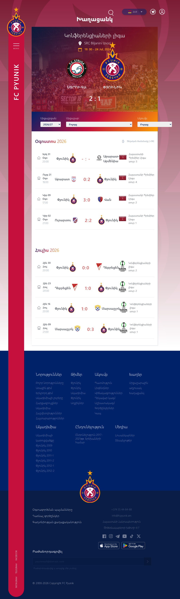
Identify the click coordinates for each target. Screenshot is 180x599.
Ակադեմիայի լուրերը (49, 398)
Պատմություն (103, 383)
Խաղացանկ (136, 393)
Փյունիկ (76, 383)
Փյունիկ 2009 (44, 445)
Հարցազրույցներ (47, 403)
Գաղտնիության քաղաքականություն (57, 522)
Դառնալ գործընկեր (46, 516)
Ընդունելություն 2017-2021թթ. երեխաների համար (88, 438)
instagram (16, 582)
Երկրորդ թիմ (44, 393)
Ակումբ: (142, 118)
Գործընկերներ (104, 408)
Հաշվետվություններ (49, 413)
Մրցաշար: (72, 118)
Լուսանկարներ (125, 435)
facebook (16, 555)
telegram (16, 569)
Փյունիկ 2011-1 (45, 455)
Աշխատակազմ (105, 403)
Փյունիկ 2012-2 (45, 470)
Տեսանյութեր (123, 440)
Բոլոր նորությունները (50, 383)
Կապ (98, 413)
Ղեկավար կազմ (105, 398)
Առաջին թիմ (44, 388)
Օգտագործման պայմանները (52, 509)
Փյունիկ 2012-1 (45, 465)
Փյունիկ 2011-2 (45, 460)
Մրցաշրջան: (48, 118)
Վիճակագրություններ (109, 393)
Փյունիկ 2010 (44, 450)
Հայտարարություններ (50, 418)
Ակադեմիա (43, 408)
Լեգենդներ (102, 388)
